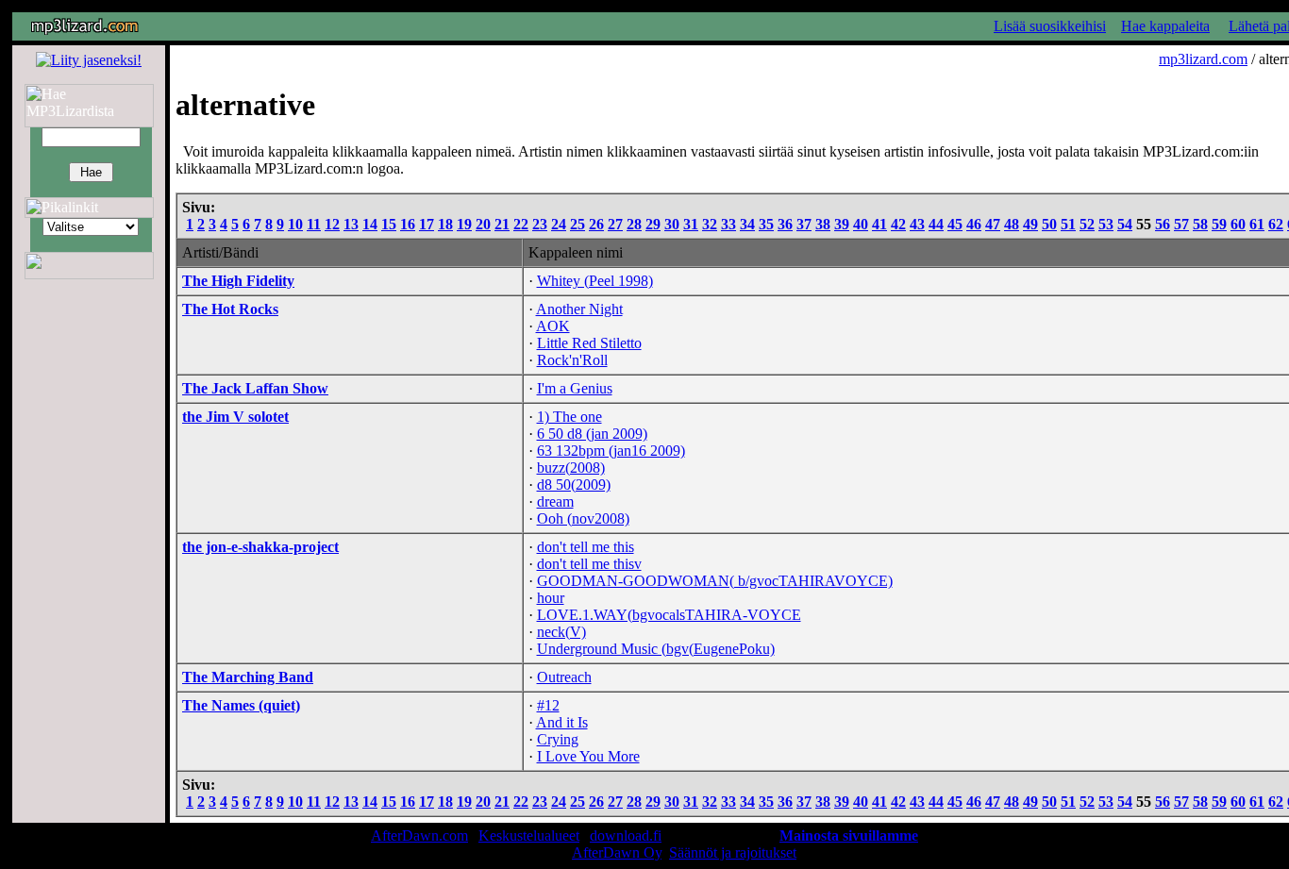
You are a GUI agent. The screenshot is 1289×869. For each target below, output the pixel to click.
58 (1200, 224)
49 (1030, 224)
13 (351, 224)
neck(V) (561, 632)
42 (898, 224)
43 (917, 224)
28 (634, 224)
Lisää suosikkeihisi (1050, 26)
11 (314, 224)
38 (822, 224)
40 (860, 224)
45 (955, 224)
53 (1105, 224)
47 (992, 224)
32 (709, 224)
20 (483, 224)
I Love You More (588, 756)
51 (1068, 224)
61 (1256, 224)
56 (1162, 224)
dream (555, 501)
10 (295, 224)
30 (671, 224)
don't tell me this (585, 547)
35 (766, 224)
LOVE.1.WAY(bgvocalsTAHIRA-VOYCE (669, 615)
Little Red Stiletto (589, 343)
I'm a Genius (574, 388)
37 (804, 224)
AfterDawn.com (419, 835)
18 (445, 224)
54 (1124, 224)
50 (1049, 224)
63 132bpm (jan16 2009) (611, 451)
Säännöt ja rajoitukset (732, 852)
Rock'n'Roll (572, 360)
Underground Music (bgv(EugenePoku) (656, 649)
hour (550, 598)
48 (1011, 224)
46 (973, 224)
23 (539, 224)
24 (558, 224)
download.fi (625, 835)
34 (747, 224)
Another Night (579, 309)
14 (369, 224)
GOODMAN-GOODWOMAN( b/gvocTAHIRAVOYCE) (715, 581)
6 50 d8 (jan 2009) (592, 434)
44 (936, 224)
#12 (548, 705)
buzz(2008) (571, 468)
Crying (557, 739)
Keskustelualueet (528, 835)
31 (690, 224)
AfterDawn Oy (616, 852)
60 (1238, 224)
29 (653, 224)
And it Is (562, 722)
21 (502, 224)
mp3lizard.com (1203, 59)
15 (388, 224)
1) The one (569, 417)
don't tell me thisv (589, 564)
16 (407, 224)
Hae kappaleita (1165, 26)
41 (879, 224)
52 (1087, 224)
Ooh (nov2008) (583, 518)
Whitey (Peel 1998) (595, 281)
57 (1181, 224)
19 (464, 224)
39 (841, 224)
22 (520, 224)
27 (615, 224)
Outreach (564, 677)
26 (596, 224)
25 (577, 224)
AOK (553, 326)
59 (1219, 224)
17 (426, 224)
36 (785, 224)
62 (1275, 224)
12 (332, 224)
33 (728, 224)
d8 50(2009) (574, 484)
